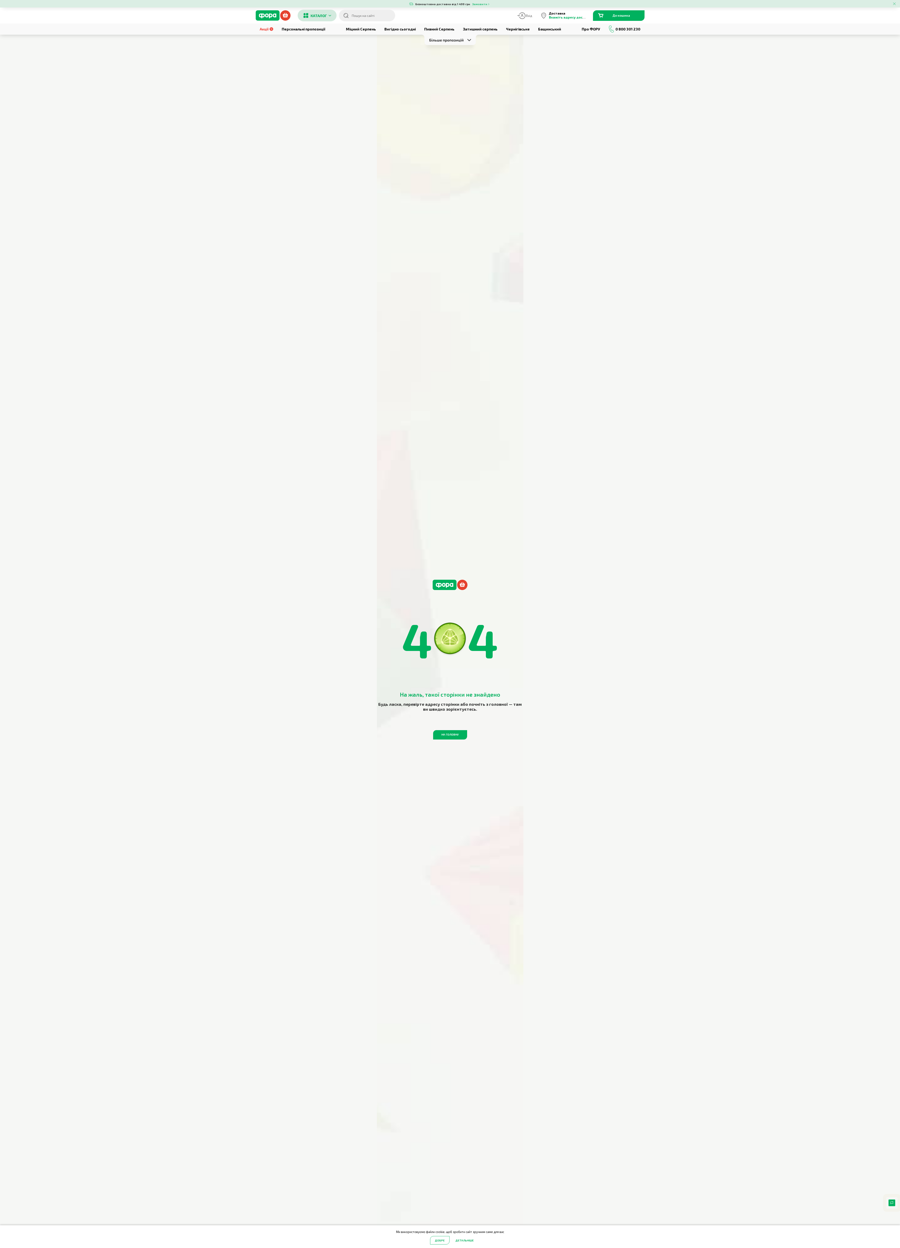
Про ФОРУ (591, 29)
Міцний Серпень (361, 29)
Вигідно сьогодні (400, 29)
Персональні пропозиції (303, 29)
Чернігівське (518, 29)
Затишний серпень (480, 29)
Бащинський (549, 29)
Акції (264, 29)
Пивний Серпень (439, 29)
